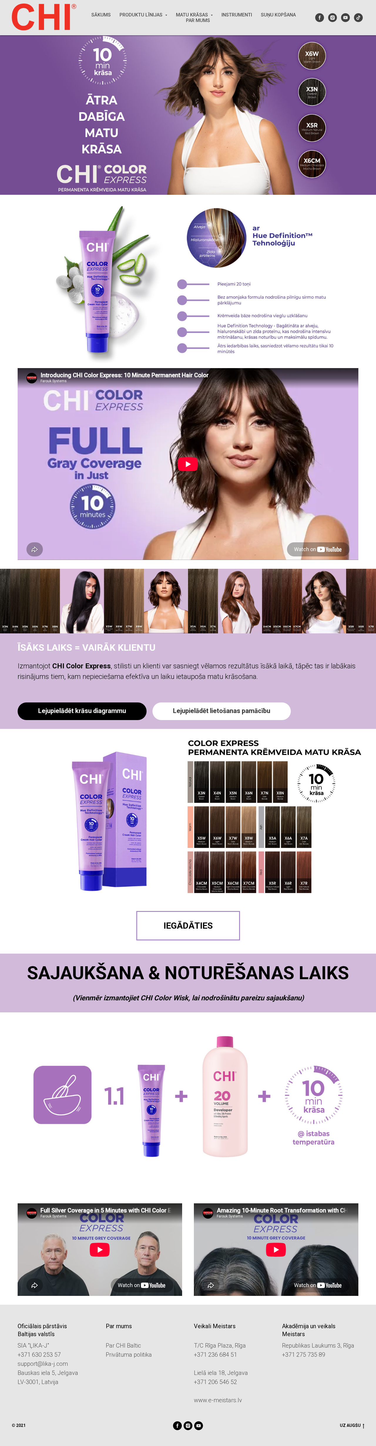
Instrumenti (236, 15)
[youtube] (345, 17)
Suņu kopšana (278, 15)
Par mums (198, 20)
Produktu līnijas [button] (142, 15)
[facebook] (319, 17)
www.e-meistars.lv (218, 1400)
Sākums (101, 15)
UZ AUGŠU (350, 1425)
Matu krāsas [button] (192, 15)
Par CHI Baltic (123, 1345)
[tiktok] (358, 17)
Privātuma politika (129, 1354)
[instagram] (332, 17)
